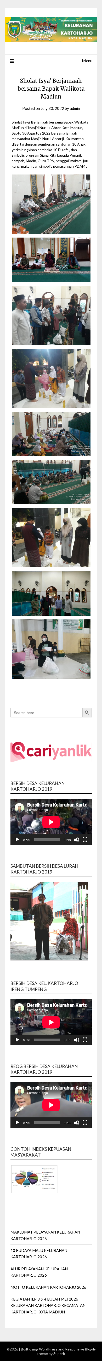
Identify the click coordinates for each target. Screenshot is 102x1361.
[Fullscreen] (85, 839)
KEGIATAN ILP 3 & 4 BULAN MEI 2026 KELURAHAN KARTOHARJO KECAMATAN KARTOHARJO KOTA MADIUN (48, 1305)
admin (75, 108)
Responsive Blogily (80, 1349)
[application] (51, 822)
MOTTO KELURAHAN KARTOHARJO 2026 (48, 1287)
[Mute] (76, 839)
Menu (87, 60)
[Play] (17, 839)
